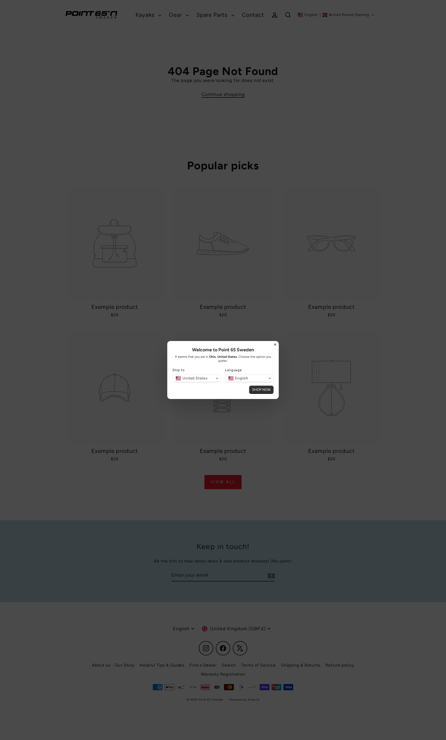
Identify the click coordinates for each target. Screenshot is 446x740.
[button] (196, 378)
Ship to (178, 370)
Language (233, 370)
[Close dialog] (275, 344)
